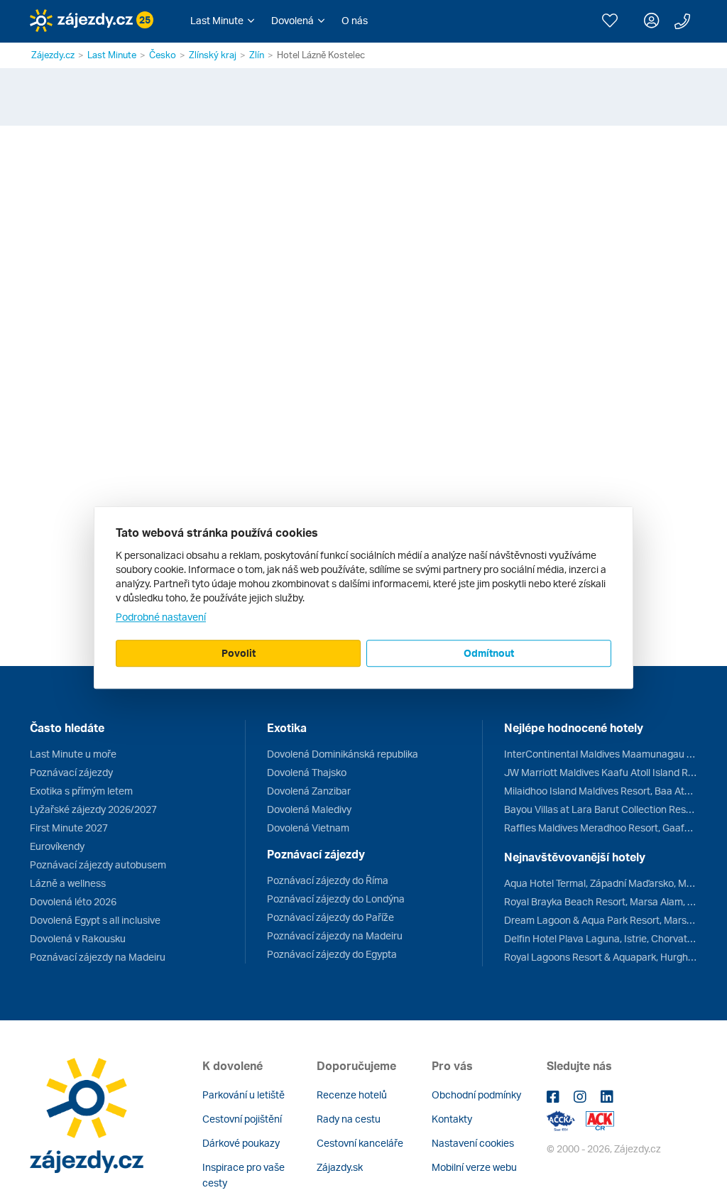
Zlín (256, 54)
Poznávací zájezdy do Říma (327, 880)
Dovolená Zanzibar (309, 791)
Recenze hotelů (352, 1094)
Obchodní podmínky (476, 1094)
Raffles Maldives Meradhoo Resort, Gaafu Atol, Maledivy (600, 828)
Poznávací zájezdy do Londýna (336, 899)
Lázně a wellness (68, 883)
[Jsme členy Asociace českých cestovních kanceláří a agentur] (566, 1119)
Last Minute (111, 54)
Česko (162, 54)
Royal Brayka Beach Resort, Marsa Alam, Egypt (600, 901)
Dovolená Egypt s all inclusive (95, 920)
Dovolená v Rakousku (78, 938)
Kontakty (452, 1119)
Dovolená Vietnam (308, 828)
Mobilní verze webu (474, 1167)
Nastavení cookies (473, 1143)
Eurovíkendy (57, 846)
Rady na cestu (349, 1119)
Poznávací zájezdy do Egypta (332, 954)
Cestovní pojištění (242, 1119)
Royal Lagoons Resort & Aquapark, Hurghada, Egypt (600, 957)
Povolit (239, 653)
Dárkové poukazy (241, 1143)
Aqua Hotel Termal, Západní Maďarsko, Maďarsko (600, 883)
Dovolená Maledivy (309, 809)
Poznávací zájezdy (71, 772)
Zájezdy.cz (53, 54)
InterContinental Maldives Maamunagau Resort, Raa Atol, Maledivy (600, 754)
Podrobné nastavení (161, 617)
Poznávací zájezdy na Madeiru (97, 957)
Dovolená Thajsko (306, 772)
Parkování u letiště (243, 1094)
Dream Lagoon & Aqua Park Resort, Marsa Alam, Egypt (600, 920)
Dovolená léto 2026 (73, 901)
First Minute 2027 (69, 828)
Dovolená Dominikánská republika (342, 754)
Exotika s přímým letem (81, 791)
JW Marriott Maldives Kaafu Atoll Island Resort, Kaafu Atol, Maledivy (600, 772)
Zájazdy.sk (340, 1167)
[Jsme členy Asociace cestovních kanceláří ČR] (600, 1119)
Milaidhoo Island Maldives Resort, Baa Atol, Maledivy (600, 791)
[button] (222, 20)
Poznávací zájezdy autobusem (98, 864)
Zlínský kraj (212, 54)
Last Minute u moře (73, 754)
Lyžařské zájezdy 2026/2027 (93, 809)
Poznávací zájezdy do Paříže (330, 917)
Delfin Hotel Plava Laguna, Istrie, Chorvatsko (600, 938)
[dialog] (363, 597)
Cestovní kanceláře (360, 1143)
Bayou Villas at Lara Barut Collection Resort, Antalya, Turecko (600, 809)
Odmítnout (489, 653)
